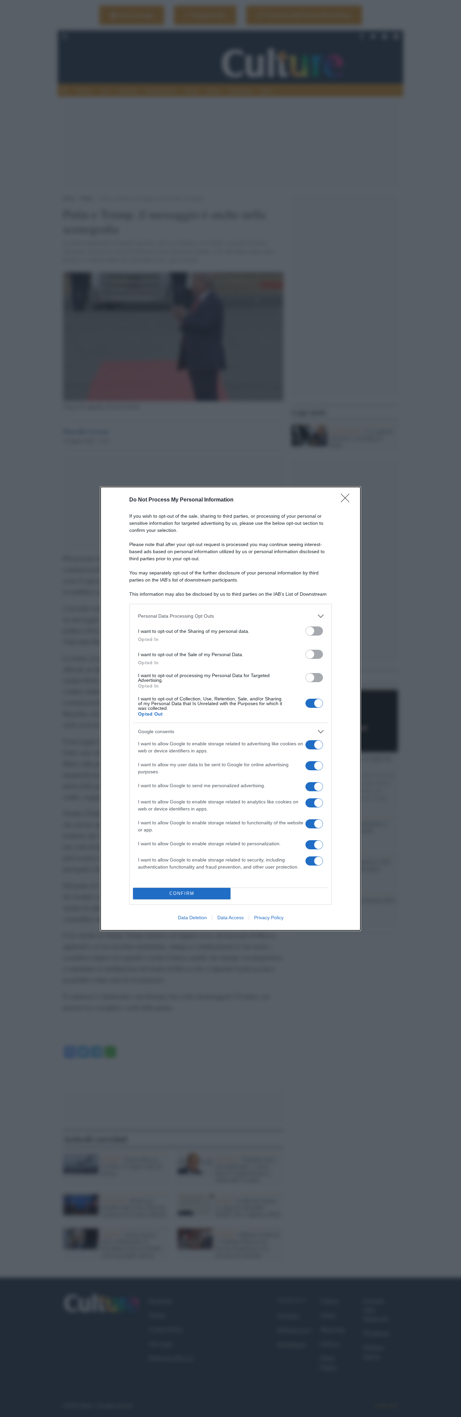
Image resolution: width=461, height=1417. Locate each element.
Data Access (230, 917)
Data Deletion (192, 917)
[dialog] (230, 708)
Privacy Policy (268, 917)
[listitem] (230, 616)
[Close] (347, 500)
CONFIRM (181, 893)
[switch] (314, 631)
